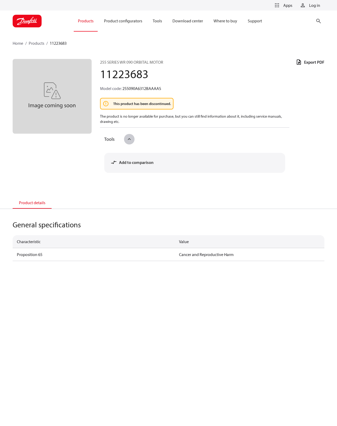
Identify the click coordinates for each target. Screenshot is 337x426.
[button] (282, 5)
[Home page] (27, 21)
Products (36, 43)
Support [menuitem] (255, 20)
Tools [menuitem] (157, 20)
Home (18, 43)
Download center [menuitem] (187, 20)
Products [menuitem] (85, 20)
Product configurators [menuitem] (123, 20)
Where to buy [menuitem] (225, 20)
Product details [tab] (32, 202)
